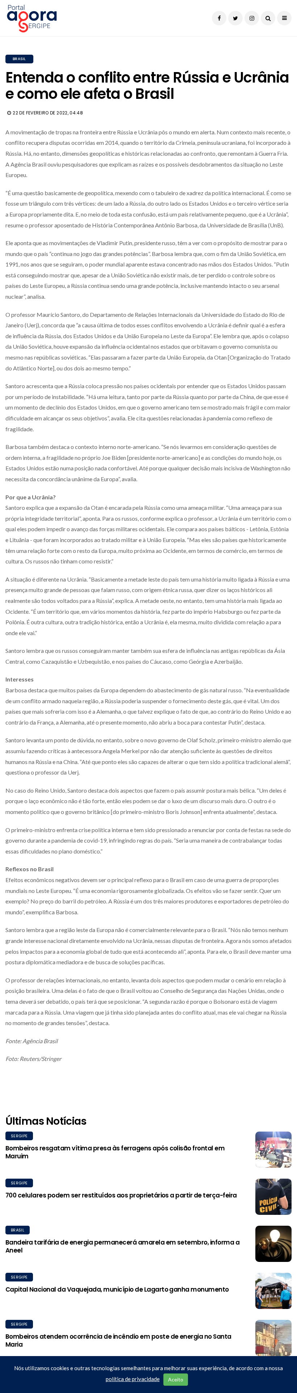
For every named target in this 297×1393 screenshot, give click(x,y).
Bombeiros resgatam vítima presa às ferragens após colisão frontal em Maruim (115, 1152)
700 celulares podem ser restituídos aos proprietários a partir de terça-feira (121, 1195)
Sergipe (19, 1136)
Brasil (19, 59)
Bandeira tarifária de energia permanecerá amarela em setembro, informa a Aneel (122, 1246)
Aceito (175, 1379)
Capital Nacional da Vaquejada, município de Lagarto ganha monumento (117, 1289)
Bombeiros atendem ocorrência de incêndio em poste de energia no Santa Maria (118, 1340)
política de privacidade (133, 1379)
